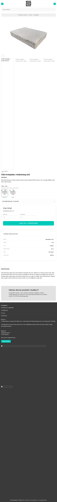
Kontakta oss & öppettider (7, 307)
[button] (2, 4)
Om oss (3, 313)
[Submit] (54, 9)
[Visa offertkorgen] (55, 4)
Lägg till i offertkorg (28, 223)
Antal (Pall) (22, 214)
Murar (30, 15)
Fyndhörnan (4, 315)
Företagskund (4, 310)
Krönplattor (36, 15)
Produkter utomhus (23, 15)
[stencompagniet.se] (28, 4)
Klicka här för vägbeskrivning (8, 337)
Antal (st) (5, 214)
